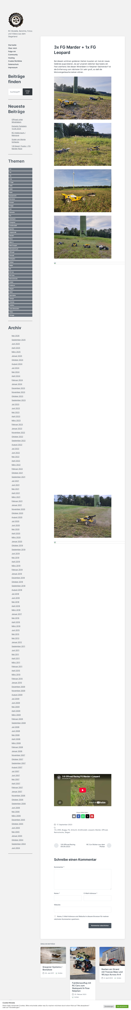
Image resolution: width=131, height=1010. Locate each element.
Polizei (11, 262)
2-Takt (11, 182)
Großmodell (13, 225)
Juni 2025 (16, 344)
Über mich (12, 48)
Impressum (13, 67)
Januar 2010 (17, 683)
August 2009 (17, 695)
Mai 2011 (15, 654)
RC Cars (11, 275)
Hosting (11, 58)
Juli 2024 (15, 368)
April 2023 (16, 416)
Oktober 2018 (17, 582)
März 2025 (16, 352)
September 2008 (19, 723)
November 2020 (18, 509)
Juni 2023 (16, 408)
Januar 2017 (17, 614)
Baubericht (12, 196)
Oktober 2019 (17, 545)
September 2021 (18, 477)
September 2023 (19, 400)
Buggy (11, 205)
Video (11, 312)
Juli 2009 (15, 699)
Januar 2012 (17, 642)
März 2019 (16, 566)
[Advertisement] (83, 21)
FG (10, 215)
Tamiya (11, 298)
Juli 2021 (15, 481)
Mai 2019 (15, 558)
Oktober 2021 (17, 473)
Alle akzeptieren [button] (122, 1006)
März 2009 (16, 715)
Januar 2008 (17, 751)
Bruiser (11, 202)
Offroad (11, 252)
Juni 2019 (16, 554)
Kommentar (59, 867)
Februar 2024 (17, 380)
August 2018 (17, 590)
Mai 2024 (15, 372)
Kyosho (11, 229)
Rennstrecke (13, 278)
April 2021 (16, 493)
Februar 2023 (17, 424)
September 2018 (18, 586)
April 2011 (16, 658)
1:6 (10, 172)
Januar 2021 (17, 505)
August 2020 (17, 517)
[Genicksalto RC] (16, 20)
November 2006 (18, 796)
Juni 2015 (16, 630)
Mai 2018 (15, 602)
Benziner (12, 199)
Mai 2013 (15, 638)
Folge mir (12, 51)
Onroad (11, 255)
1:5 (10, 169)
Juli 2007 (15, 771)
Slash (11, 292)
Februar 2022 (17, 469)
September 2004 (19, 844)
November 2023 (18, 392)
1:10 (10, 179)
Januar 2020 (17, 541)
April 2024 (16, 376)
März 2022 (16, 465)
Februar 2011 (17, 666)
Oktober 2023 (17, 396)
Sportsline (12, 295)
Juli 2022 (15, 449)
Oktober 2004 (17, 840)
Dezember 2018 (18, 578)
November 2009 (18, 691)
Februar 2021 (17, 501)
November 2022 (18, 433)
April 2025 (16, 348)
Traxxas (11, 302)
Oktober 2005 (17, 824)
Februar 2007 (17, 787)
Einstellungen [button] (109, 1006)
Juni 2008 (16, 731)
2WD (10, 186)
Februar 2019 (17, 570)
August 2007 (17, 767)
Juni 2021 (16, 485)
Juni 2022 (16, 453)
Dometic (12, 212)
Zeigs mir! (27, 92)
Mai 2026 (15, 336)
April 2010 (16, 671)
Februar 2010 (17, 679)
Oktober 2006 (17, 800)
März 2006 (16, 816)
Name (57, 893)
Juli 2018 (15, 594)
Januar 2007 (17, 792)
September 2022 (18, 441)
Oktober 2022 (17, 437)
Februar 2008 (17, 747)
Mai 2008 (15, 735)
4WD (10, 189)
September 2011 (18, 646)
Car (10, 209)
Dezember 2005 (18, 820)
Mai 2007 (15, 779)
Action (60, 973)
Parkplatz (12, 259)
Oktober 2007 (17, 759)
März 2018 (16, 610)
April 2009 (16, 711)
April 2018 (16, 606)
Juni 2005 (16, 828)
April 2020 (16, 533)
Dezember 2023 (18, 388)
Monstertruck (13, 249)
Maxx (11, 239)
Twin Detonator (14, 308)
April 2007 (16, 783)
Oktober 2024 (17, 360)
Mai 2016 (15, 618)
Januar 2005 (17, 836)
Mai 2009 (16, 707)
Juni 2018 (16, 598)
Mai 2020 (15, 529)
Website (57, 905)
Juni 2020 (16, 525)
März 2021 (16, 497)
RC (10, 269)
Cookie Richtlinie (15, 61)
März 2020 (16, 537)
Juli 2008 (15, 727)
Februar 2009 (17, 719)
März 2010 (16, 675)
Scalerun (12, 285)
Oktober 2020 (17, 513)
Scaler (11, 282)
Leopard (91, 830)
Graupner (12, 222)
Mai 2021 (15, 489)
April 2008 (16, 739)
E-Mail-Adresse (90, 893)
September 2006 (19, 804)
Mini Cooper (13, 245)
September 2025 (18, 340)
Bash (10, 192)
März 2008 (16, 743)
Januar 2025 (17, 356)
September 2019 (18, 550)
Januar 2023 (17, 429)
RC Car (11, 272)
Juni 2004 (16, 848)
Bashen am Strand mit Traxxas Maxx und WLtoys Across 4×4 (112, 972)
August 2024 (17, 364)
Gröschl (74, 830)
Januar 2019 (17, 574)
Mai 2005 (15, 832)
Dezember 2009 (18, 687)
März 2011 (16, 662)
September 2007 (19, 763)
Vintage (11, 315)
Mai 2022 (15, 457)
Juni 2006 (16, 808)
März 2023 (16, 420)
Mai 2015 (15, 634)
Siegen (11, 288)
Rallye (11, 265)
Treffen (11, 305)
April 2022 (16, 461)
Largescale (12, 232)
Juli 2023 (15, 404)
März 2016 (16, 626)
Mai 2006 (16, 812)
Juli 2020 (15, 521)
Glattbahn (12, 219)
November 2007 (18, 755)
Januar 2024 (17, 384)
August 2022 (17, 445)
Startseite (12, 45)
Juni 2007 (16, 775)
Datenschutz (13, 64)
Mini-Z (11, 242)
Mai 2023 (15, 412)
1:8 (10, 176)
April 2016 (16, 622)
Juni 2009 (16, 703)
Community (13, 55)
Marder (11, 235)
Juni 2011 (15, 650)
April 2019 (16, 562)
